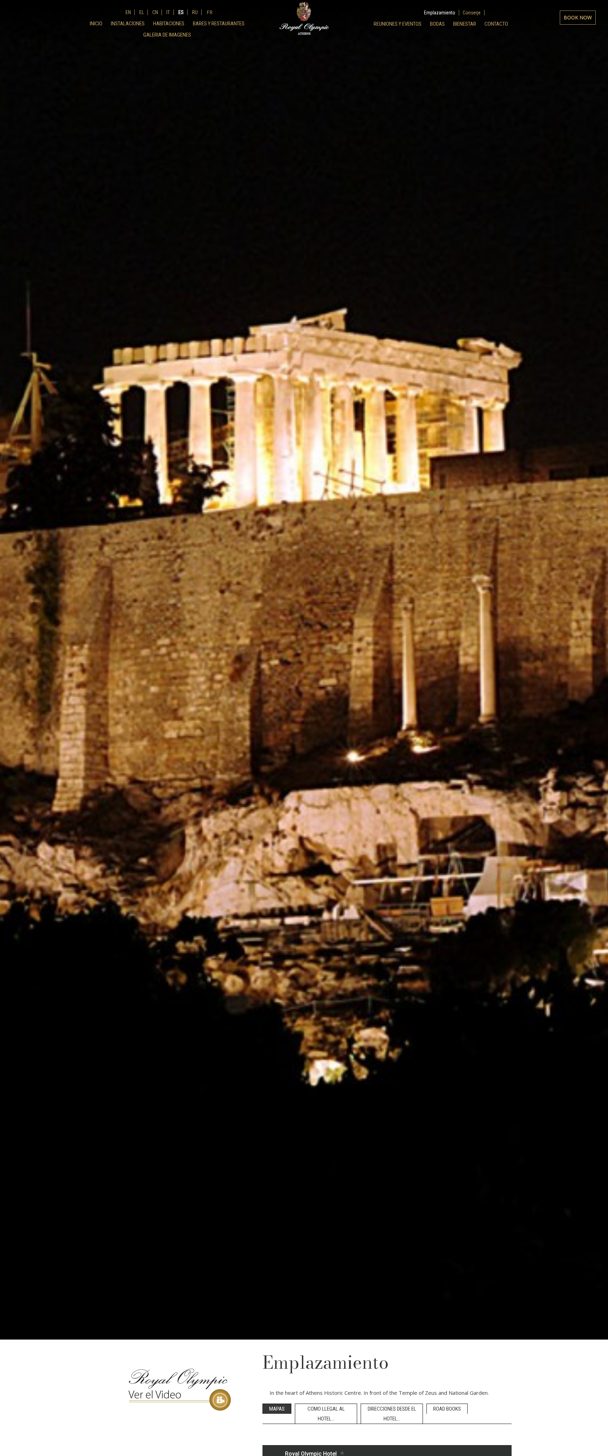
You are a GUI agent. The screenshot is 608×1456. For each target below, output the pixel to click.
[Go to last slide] (10, 490)
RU (194, 12)
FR (209, 12)
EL (141, 12)
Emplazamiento (439, 12)
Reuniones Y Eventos (398, 24)
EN (128, 12)
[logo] (304, 18)
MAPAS (277, 1409)
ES (180, 12)
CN (154, 12)
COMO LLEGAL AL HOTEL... (326, 1414)
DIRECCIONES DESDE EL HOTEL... (392, 1414)
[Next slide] (597, 490)
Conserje (472, 12)
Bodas (437, 24)
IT (167, 12)
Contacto (496, 24)
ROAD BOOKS (447, 1409)
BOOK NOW (578, 17)
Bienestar (464, 24)
